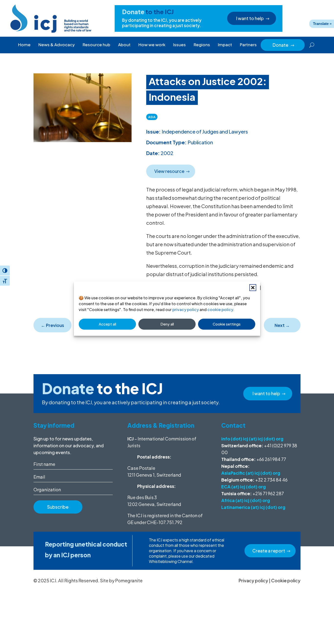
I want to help (250, 18)
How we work (151, 44)
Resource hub (96, 44)
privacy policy (185, 309)
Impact (225, 44)
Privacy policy (253, 580)
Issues (179, 44)
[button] (252, 287)
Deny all (167, 324)
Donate (284, 45)
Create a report (268, 550)
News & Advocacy (56, 44)
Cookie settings (227, 324)
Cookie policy (286, 580)
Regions (202, 44)
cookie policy (220, 309)
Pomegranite (129, 580)
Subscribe (57, 507)
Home (24, 44)
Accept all (107, 324)
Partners (248, 44)
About (124, 44)
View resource (169, 171)
